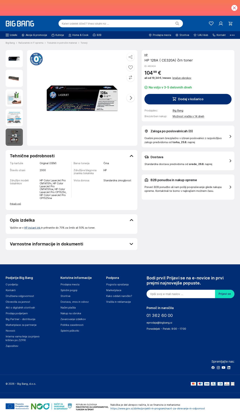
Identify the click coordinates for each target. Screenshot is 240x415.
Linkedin (228, 367)
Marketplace (113, 290)
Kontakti (11, 290)
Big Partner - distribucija (20, 319)
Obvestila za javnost (18, 301)
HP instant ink (32, 227)
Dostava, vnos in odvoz (74, 301)
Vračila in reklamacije (118, 301)
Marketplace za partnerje (21, 325)
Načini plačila (68, 307)
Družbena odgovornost (20, 296)
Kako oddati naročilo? (119, 296)
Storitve (65, 296)
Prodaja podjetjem (17, 313)
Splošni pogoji (68, 290)
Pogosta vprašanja (117, 284)
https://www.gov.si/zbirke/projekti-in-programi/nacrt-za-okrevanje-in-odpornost (158, 408)
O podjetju (12, 284)
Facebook (213, 367)
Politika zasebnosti (71, 325)
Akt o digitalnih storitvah (20, 307)
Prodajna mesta (69, 284)
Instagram (218, 367)
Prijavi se (225, 294)
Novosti (10, 330)
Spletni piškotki (69, 330)
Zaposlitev (12, 346)
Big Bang (178, 110)
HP (146, 55)
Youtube (223, 367)
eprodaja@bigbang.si (159, 322)
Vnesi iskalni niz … (85, 23)
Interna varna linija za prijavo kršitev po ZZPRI (23, 338)
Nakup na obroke (70, 313)
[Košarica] (230, 24)
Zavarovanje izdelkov (73, 319)
